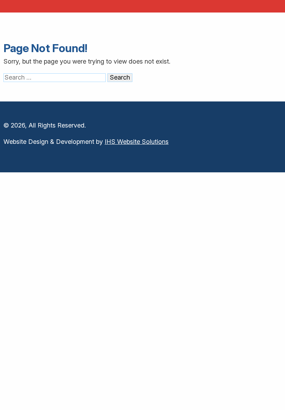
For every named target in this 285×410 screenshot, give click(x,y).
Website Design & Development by (86, 141)
